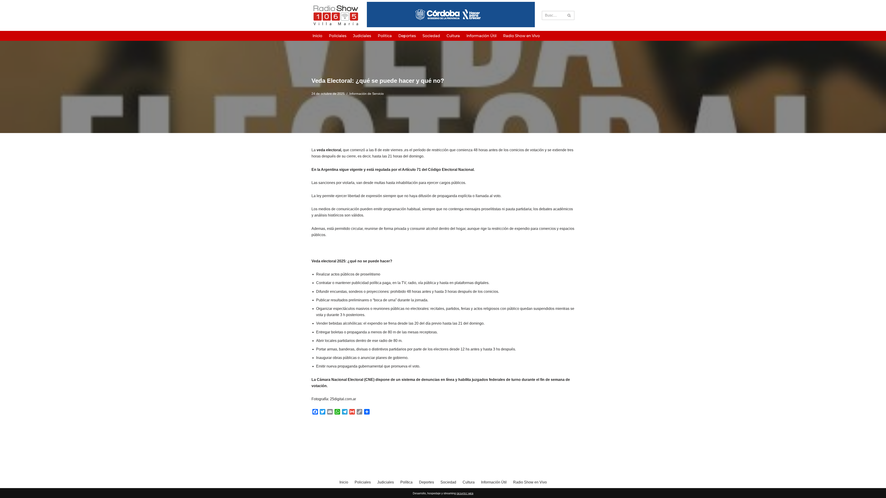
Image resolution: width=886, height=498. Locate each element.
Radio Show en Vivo (521, 36)
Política (385, 36)
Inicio (317, 36)
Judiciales (362, 36)
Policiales (338, 36)
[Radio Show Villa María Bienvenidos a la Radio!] (335, 15)
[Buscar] (569, 15)
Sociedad (431, 36)
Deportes (407, 36)
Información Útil (481, 36)
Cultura (453, 36)
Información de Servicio (366, 93)
